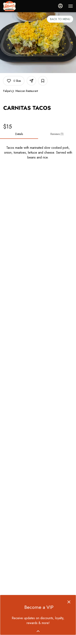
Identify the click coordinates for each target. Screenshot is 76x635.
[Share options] (31, 80)
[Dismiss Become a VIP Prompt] (69, 602)
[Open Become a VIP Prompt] (38, 631)
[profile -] (60, 5)
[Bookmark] (42, 80)
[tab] (19, 134)
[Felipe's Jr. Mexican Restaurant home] (21, 6)
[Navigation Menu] (70, 6)
